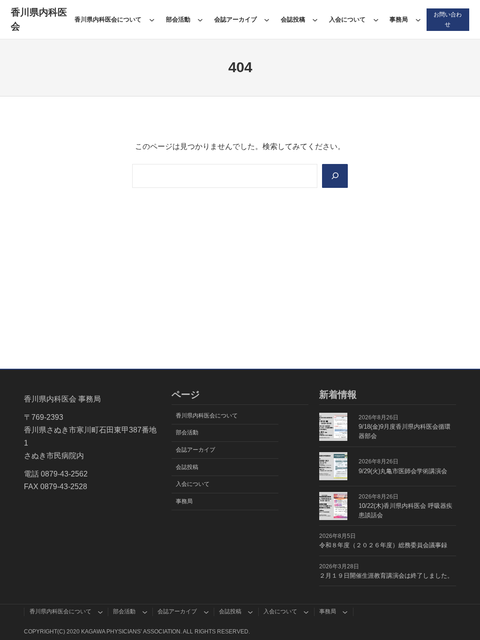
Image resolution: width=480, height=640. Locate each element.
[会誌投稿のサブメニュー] (315, 19)
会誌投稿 (293, 19)
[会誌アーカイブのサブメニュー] (267, 19)
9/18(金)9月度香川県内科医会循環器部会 (404, 431)
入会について (347, 19)
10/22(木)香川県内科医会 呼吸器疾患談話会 (405, 510)
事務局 (399, 19)
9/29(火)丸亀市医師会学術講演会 (403, 471)
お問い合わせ (448, 19)
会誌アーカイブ (235, 19)
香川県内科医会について (108, 19)
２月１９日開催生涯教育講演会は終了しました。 (386, 575)
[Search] (335, 176)
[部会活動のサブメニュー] (200, 19)
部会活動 (178, 19)
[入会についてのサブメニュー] (376, 19)
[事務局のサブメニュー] (418, 19)
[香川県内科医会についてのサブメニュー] (152, 19)
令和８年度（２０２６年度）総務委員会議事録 (383, 545)
